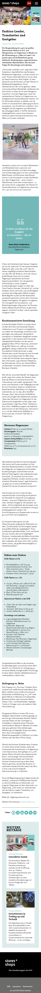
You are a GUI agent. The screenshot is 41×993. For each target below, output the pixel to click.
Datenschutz (27, 986)
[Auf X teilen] (18, 813)
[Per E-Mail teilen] (35, 813)
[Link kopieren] (30, 813)
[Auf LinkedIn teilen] (22, 813)
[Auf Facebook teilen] (13, 813)
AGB (8, 986)
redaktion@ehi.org (28, 802)
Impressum (16, 986)
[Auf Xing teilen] (26, 813)
